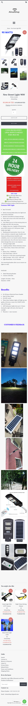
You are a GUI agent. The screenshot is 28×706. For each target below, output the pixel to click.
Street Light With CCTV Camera (7, 606)
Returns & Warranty (6, 661)
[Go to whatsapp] (24, 701)
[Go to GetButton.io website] (24, 704)
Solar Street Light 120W (7, 634)
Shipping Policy (5, 671)
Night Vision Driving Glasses (21, 606)
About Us (3, 663)
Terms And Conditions (7, 669)
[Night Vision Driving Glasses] (21, 596)
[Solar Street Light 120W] (7, 625)
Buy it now (14, 123)
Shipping (8, 105)
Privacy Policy (5, 665)
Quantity (14, 109)
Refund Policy (5, 667)
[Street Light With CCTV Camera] (7, 596)
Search (3, 657)
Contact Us (4, 659)
